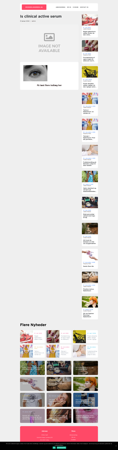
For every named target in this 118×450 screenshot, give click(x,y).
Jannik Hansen (87, 29)
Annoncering (60, 7)
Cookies (75, 7)
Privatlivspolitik (61, 447)
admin (34, 21)
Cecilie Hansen (87, 81)
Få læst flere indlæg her (49, 85)
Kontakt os (84, 7)
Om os (69, 7)
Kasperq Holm (87, 55)
